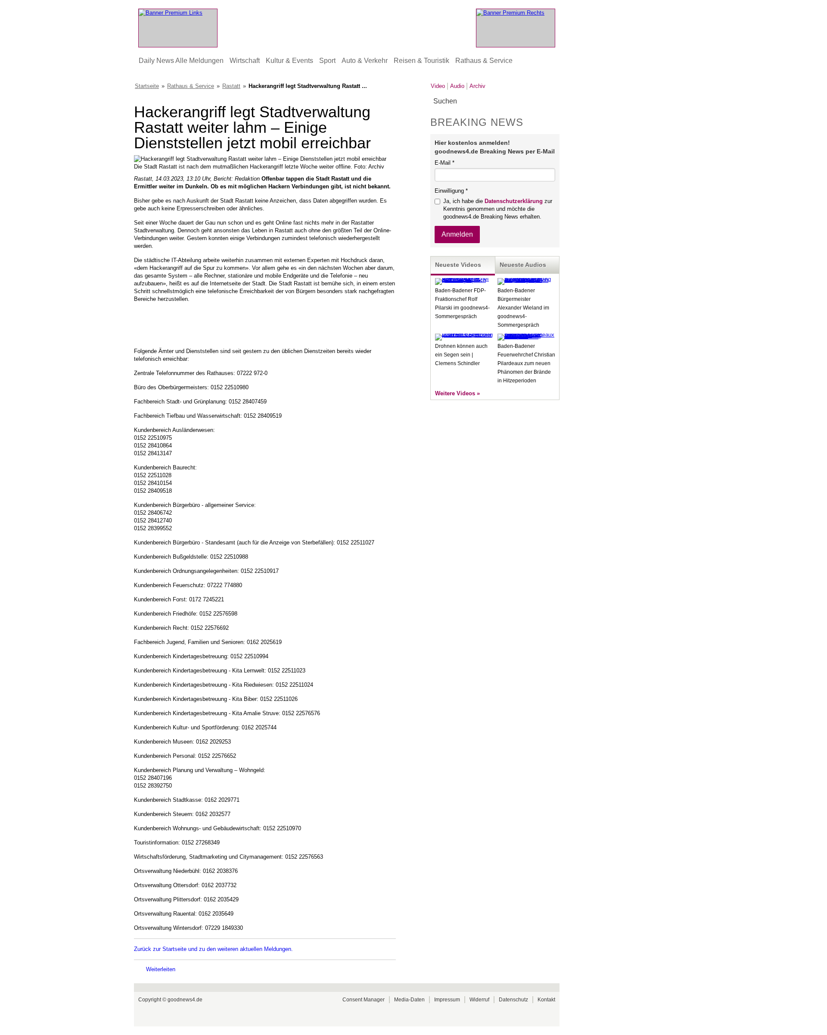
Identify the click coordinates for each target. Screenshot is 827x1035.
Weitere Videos (455, 393)
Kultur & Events (289, 60)
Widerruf (479, 1000)
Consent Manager (363, 1000)
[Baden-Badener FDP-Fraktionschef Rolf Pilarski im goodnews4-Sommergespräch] (464, 280)
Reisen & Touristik (421, 60)
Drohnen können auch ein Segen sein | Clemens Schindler (461, 354)
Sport (327, 60)
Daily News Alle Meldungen (181, 60)
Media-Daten (409, 1000)
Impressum (447, 1000)
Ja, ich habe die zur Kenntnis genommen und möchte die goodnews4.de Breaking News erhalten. (497, 209)
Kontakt (546, 1000)
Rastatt (231, 86)
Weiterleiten (160, 969)
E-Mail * (444, 162)
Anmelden (457, 234)
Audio (457, 86)
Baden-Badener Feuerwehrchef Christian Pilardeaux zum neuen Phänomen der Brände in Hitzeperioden (526, 363)
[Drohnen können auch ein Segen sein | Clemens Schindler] (464, 334)
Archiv (477, 86)
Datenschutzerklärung (514, 201)
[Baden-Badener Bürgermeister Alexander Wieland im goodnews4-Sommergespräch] (526, 280)
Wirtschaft (245, 60)
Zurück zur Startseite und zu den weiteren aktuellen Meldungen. (213, 949)
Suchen (552, 101)
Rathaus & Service (484, 60)
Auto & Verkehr (365, 60)
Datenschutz (513, 1000)
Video (438, 86)
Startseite (147, 86)
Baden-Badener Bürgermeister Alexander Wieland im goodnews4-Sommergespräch (523, 308)
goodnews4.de (185, 1000)
